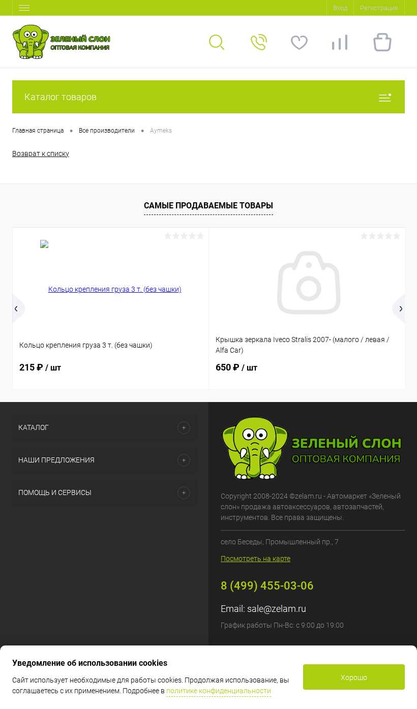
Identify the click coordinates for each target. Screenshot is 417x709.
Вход (340, 8)
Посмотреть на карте (255, 558)
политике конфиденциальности (218, 691)
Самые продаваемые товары (208, 205)
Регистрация (379, 8)
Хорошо (354, 677)
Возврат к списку (40, 153)
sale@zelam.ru (276, 608)
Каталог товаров (60, 96)
